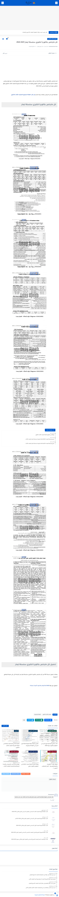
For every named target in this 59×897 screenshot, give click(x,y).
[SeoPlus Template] (57, 895)
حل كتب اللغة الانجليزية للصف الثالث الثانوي (23, 94)
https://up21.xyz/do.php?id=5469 (39, 685)
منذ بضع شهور (53, 742)
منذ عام (51, 433)
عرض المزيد (5, 725)
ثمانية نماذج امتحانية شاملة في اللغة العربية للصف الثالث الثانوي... (11, 745)
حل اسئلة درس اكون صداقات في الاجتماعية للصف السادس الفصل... (30, 32)
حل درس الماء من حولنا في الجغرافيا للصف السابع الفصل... (42, 874)
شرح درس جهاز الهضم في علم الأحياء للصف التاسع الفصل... (42, 883)
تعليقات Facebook (16, 773)
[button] (48, 720)
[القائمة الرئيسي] (56, 3)
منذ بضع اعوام (51, 877)
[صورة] (53, 812)
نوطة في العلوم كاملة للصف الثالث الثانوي (45, 434)
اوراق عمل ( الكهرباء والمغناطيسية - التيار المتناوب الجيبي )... (49, 766)
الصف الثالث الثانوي (52, 38)
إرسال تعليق (52, 779)
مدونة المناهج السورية (40, 895)
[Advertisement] (29, 18)
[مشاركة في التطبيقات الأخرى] (24, 720)
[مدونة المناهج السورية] (30, 3)
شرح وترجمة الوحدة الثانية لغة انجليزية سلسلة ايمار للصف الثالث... (39, 443)
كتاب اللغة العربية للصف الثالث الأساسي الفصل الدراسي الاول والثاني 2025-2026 (30, 811)
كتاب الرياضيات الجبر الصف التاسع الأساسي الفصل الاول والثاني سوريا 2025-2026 (29, 839)
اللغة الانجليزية (37, 714)
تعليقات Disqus (6, 773)
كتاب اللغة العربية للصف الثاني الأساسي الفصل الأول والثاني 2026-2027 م (31, 818)
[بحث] (2, 3)
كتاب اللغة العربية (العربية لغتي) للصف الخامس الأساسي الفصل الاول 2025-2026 (29, 832)
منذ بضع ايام (44, 817)
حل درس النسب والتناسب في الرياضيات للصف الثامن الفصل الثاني (41, 887)
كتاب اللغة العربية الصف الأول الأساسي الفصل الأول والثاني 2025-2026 (32, 825)
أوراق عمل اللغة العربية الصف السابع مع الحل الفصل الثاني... (42, 879)
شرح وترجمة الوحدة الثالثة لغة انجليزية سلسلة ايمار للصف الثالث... (39, 439)
